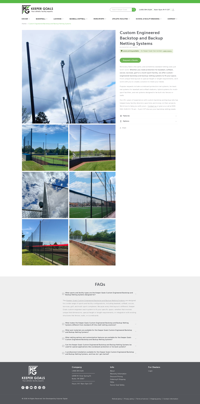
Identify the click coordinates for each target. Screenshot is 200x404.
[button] (26, 19)
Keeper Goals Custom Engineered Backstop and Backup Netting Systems (95, 301)
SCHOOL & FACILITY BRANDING (147, 19)
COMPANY (171, 19)
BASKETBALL (40, 19)
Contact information (170, 399)
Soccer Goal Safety (117, 385)
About (112, 371)
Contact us (152, 106)
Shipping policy (155, 399)
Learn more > (167, 51)
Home (24, 24)
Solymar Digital (62, 399)
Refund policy (117, 399)
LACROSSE (57, 19)
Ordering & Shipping (118, 379)
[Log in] (173, 10)
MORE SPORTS (99, 19)
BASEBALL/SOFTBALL (77, 19)
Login (150, 371)
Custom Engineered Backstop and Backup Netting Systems (49, 24)
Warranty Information (118, 374)
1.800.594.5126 (145, 10)
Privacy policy (129, 399)
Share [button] (124, 128)
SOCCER (25, 19)
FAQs (112, 382)
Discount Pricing (116, 376)
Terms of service (142, 399)
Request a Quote (130, 60)
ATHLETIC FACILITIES (120, 19)
